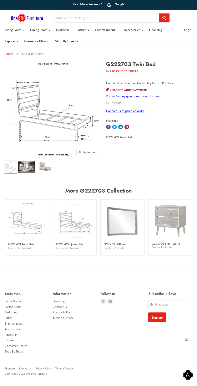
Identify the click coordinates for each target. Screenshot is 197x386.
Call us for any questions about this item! (133, 96)
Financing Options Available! (129, 89)
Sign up (157, 317)
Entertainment (105, 30)
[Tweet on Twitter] (114, 127)
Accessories (132, 30)
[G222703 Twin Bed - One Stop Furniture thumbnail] (27, 167)
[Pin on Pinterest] (126, 127)
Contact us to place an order (125, 111)
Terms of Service (63, 318)
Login (187, 30)
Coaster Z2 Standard (124, 70)
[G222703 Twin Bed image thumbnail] (10, 167)
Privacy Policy (62, 312)
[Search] (164, 17)
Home (9, 53)
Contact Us (60, 306)
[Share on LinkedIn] (120, 127)
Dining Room (39, 30)
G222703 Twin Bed (21, 244)
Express (10, 41)
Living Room (13, 30)
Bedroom (63, 30)
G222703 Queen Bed (70, 244)
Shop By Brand (65, 41)
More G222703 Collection (98, 191)
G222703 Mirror (115, 244)
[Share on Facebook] (108, 127)
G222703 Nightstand (166, 243)
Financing (155, 30)
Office (82, 30)
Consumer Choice (36, 41)
